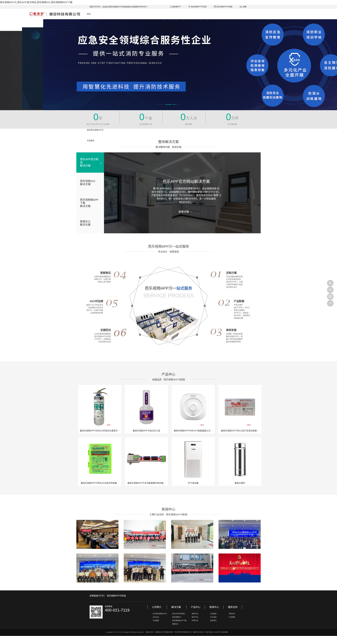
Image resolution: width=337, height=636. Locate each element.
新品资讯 (213, 621)
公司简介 (157, 607)
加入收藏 (243, 7)
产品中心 (195, 607)
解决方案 (176, 607)
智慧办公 (175, 624)
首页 (89, 14)
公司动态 (213, 614)
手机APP (232, 614)
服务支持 (232, 607)
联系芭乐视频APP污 (95, 130)
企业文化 (156, 617)
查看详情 (183, 211)
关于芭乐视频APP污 (160, 614)
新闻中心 (214, 607)
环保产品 (195, 621)
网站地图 (225, 632)
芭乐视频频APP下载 (179, 621)
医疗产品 (195, 617)
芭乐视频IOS (176, 617)
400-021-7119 (330, 283)
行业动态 (213, 617)
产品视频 (232, 617)
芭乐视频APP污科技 (116, 596)
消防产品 (195, 614)
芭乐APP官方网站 (178, 614)
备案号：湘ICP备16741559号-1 (207, 632)
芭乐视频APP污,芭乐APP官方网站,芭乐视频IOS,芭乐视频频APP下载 (36, 2)
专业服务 (156, 621)
